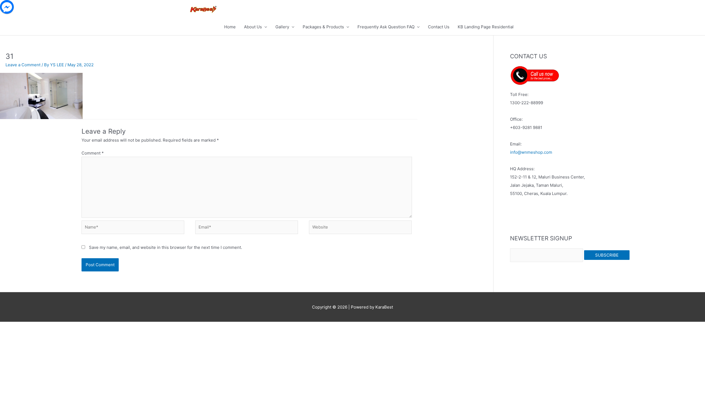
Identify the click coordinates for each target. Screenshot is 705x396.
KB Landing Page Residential (486, 26)
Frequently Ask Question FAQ (385, 26)
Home (230, 26)
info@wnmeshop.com (531, 152)
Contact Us (438, 26)
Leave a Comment (23, 64)
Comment (93, 153)
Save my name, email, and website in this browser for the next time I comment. (165, 247)
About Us (253, 26)
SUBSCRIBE (607, 255)
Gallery (282, 26)
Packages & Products (323, 26)
